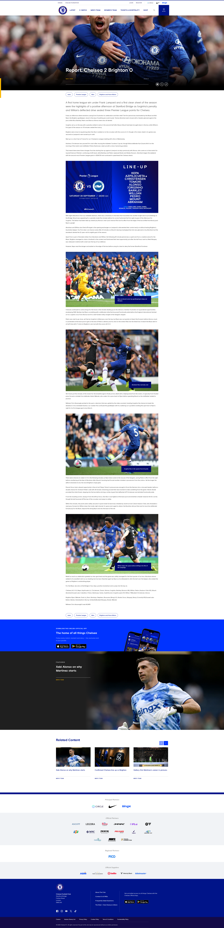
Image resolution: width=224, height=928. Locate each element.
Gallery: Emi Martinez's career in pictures (150, 770)
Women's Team (110, 10)
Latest (72, 10)
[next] (166, 743)
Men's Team (95, 10)
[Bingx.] (164, 2)
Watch (84, 10)
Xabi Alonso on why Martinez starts (70, 770)
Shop (145, 10)
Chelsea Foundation (72, 2)
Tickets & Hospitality (130, 10)
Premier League (81, 94)
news (69, 94)
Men (92, 94)
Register (139, 2)
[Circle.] (151, 2)
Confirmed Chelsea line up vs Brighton (110, 770)
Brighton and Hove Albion (107, 94)
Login (131, 2)
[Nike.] (158, 2)
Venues (60, 2)
